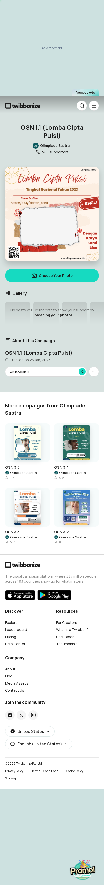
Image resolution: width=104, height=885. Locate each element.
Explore (11, 622)
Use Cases (65, 636)
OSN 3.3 (12, 532)
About (10, 669)
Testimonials (67, 643)
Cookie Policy (74, 771)
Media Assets (16, 683)
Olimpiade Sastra (23, 472)
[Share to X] (21, 715)
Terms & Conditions (45, 771)
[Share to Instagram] (33, 715)
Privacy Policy (14, 771)
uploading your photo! (52, 315)
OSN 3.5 (12, 467)
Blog (8, 676)
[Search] (82, 106)
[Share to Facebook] (10, 715)
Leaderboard (16, 629)
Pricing (10, 636)
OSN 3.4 (61, 467)
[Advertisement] (52, 49)
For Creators (66, 622)
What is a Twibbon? (72, 629)
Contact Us (14, 690)
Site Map (11, 778)
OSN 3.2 (61, 532)
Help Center (15, 643)
